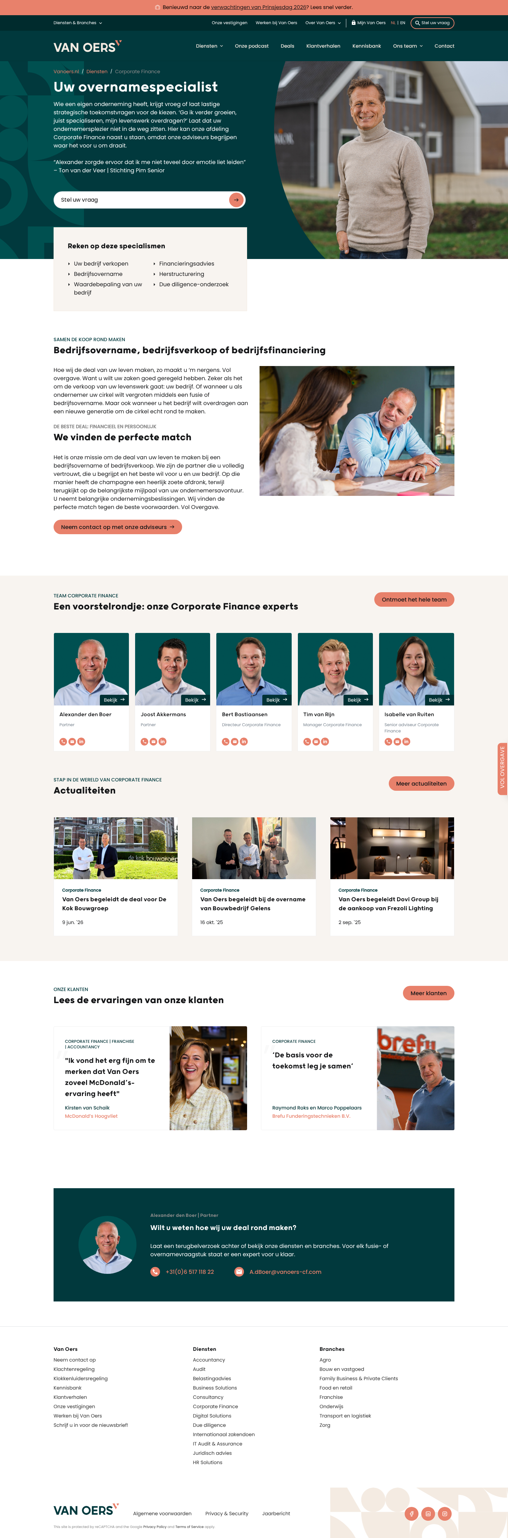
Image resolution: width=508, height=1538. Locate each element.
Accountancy (209, 1359)
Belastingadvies (212, 1378)
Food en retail (336, 1387)
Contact (444, 45)
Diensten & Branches (75, 23)
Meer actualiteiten (421, 784)
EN (402, 23)
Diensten (206, 45)
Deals (287, 45)
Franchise (331, 1397)
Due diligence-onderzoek (194, 284)
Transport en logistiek (345, 1415)
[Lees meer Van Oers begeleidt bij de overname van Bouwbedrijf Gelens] (254, 848)
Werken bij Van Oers (276, 23)
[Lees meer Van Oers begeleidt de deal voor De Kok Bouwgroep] (116, 848)
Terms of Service (189, 1526)
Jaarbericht (276, 1513)
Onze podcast (252, 45)
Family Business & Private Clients (359, 1378)
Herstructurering (181, 274)
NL (393, 23)
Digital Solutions (212, 1415)
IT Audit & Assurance (217, 1443)
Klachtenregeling (74, 1369)
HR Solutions (207, 1462)
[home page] (86, 1509)
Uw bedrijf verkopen (101, 264)
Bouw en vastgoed (342, 1369)
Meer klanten (429, 993)
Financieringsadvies (186, 264)
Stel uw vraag (436, 23)
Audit (199, 1369)
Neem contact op (75, 1359)
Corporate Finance (215, 1406)
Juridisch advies (212, 1453)
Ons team (405, 45)
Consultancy (208, 1397)
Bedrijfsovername (98, 274)
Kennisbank (366, 45)
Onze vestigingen (229, 23)
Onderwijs (332, 1406)
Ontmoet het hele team (414, 600)
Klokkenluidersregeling (81, 1378)
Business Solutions (215, 1387)
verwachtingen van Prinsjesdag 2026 (258, 7)
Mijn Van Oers (371, 23)
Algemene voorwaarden (162, 1513)
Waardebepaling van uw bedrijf (108, 288)
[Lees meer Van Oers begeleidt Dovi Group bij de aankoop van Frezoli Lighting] (392, 848)
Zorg (325, 1425)
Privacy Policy (155, 1526)
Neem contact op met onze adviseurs (114, 527)
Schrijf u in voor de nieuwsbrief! (91, 1425)
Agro (325, 1359)
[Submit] (236, 200)
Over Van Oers (320, 23)
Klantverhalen (323, 45)
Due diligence (209, 1425)
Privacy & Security (226, 1513)
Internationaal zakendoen (224, 1434)
